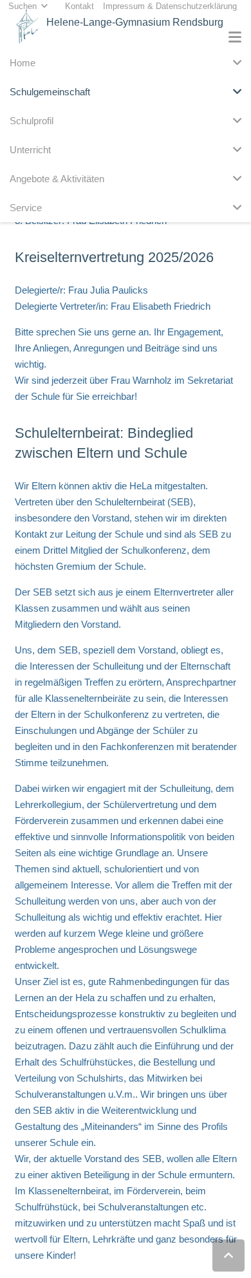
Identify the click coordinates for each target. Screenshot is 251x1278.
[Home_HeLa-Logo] (27, 26)
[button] (235, 37)
